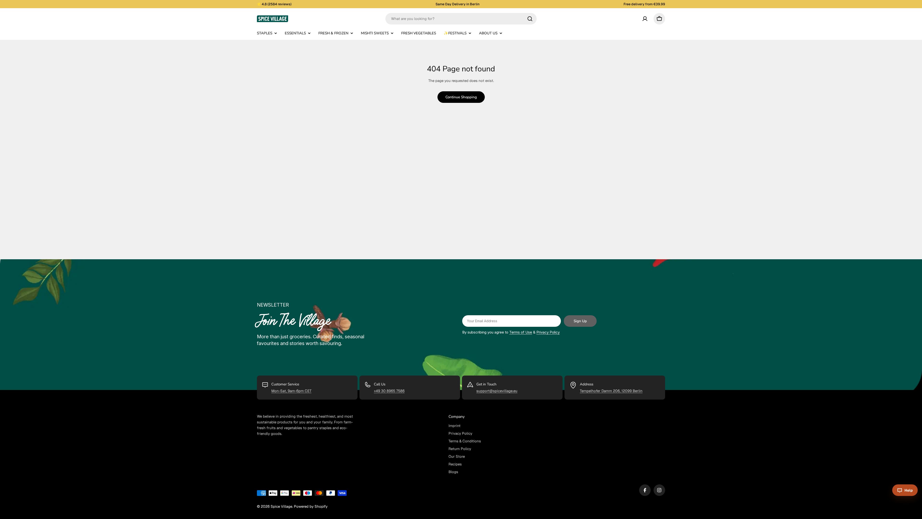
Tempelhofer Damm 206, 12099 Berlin (611, 391)
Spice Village (281, 506)
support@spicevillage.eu (496, 391)
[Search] (530, 19)
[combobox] (461, 19)
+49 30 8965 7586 (389, 391)
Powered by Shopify (311, 506)
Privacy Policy (548, 332)
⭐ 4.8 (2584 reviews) (274, 4)
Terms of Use (520, 332)
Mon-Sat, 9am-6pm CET (291, 391)
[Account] (645, 19)
